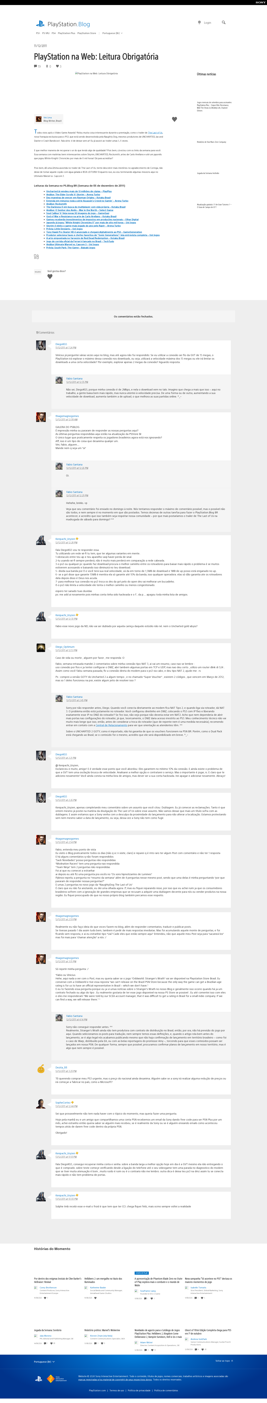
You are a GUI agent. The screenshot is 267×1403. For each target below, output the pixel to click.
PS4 (54, 33)
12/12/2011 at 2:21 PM (65, 757)
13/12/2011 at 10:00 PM (66, 1198)
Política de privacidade (139, 1390)
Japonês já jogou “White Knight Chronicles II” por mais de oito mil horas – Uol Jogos (91, 222)
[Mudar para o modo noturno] (199, 23)
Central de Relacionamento (111, 725)
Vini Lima (48, 117)
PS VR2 (46, 33)
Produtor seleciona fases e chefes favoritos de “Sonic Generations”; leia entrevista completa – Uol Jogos (103, 235)
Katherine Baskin (98, 1287)
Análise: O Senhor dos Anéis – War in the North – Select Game (79, 210)
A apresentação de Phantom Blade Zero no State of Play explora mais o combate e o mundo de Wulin (158, 1282)
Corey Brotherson (48, 1287)
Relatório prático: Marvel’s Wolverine (102, 1330)
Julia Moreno (45, 1335)
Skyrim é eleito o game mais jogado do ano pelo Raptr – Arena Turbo (83, 225)
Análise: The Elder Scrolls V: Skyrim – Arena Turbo (73, 194)
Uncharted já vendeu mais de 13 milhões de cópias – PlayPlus (79, 191)
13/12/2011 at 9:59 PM (66, 1156)
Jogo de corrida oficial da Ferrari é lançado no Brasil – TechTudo (80, 241)
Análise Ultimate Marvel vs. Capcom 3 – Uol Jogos (72, 244)
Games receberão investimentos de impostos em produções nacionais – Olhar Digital (92, 219)
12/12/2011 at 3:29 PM (65, 1071)
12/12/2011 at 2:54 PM (65, 842)
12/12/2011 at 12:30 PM (66, 618)
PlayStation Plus (66, 33)
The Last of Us (155, 132)
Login (207, 22)
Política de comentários (166, 1390)
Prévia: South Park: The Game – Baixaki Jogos (70, 247)
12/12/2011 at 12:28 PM (66, 542)
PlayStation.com (97, 1390)
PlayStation (69, 24)
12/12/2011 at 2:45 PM (76, 700)
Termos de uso (116, 1390)
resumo (38, 272)
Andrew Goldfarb (199, 1339)
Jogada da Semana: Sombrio (47, 1330)
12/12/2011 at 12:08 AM (66, 419)
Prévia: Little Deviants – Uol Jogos (64, 228)
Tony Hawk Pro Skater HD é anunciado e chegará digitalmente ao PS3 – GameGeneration (94, 231)
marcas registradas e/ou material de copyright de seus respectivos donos (115, 1379)
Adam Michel (146, 1342)
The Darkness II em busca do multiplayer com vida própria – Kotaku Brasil (85, 206)
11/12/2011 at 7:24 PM (65, 347)
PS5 (38, 33)
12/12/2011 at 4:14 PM (76, 1019)
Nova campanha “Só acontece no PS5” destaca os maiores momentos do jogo (208, 1280)
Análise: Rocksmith (56, 203)
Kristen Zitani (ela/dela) (101, 1335)
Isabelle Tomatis (198, 1287)
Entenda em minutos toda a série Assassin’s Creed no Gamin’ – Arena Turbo (87, 200)
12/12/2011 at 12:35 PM (77, 381)
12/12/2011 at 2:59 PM (65, 919)
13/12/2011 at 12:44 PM (66, 1106)
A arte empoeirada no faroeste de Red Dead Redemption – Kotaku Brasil (85, 238)
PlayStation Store (86, 33)
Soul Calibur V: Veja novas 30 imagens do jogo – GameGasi (77, 213)
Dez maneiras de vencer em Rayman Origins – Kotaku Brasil (78, 197)
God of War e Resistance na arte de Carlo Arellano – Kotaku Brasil (81, 216)
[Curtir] (45, 1298)
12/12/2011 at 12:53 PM (66, 650)
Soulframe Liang (148, 1290)
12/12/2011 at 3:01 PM (65, 961)
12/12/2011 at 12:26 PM (77, 467)
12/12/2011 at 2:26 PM (65, 800)
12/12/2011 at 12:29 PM (77, 495)
